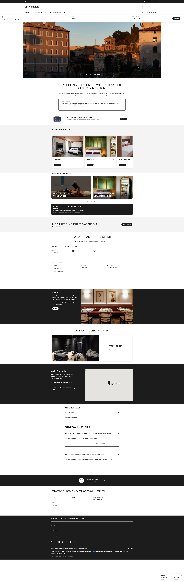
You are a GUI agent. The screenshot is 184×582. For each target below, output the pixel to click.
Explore (55, 308)
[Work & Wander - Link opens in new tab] (71, 187)
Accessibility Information (71, 417)
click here (176, 579)
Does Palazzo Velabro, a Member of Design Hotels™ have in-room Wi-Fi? (83, 449)
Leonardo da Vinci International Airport (63, 382)
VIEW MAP (141, 12)
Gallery (157, 6)
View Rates (57, 165)
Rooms (133, 6)
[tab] (81, 241)
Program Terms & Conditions (78, 551)
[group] (92, 306)
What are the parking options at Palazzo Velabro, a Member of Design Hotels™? (85, 443)
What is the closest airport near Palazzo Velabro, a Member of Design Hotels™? (85, 454)
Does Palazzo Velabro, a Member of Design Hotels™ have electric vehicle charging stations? (88, 459)
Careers (62, 551)
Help (64, 553)
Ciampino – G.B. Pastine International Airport (62, 388)
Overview (127, 6)
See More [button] (119, 95)
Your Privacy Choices (99, 551)
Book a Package (127, 224)
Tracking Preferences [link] (55, 551)
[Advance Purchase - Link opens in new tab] (113, 187)
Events (151, 6)
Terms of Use (68, 551)
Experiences (145, 6)
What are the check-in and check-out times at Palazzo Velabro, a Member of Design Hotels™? (89, 433)
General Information (70, 412)
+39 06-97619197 (152, 12)
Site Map (53, 553)
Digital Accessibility (109, 551)
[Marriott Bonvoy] (155, 2)
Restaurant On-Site (57, 250)
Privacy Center (88, 551)
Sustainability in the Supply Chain (121, 551)
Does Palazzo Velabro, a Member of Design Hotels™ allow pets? (81, 438)
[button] (147, 2)
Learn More (64, 107)
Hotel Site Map (59, 553)
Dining (138, 6)
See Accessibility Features (59, 271)
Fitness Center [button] (98, 250)
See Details (124, 118)
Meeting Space (77, 250)
